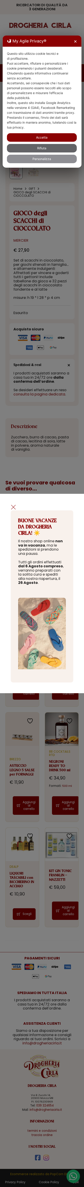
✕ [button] (75, 41)
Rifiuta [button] (41, 148)
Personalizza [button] (41, 159)
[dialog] (42, 102)
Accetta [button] (41, 137)
